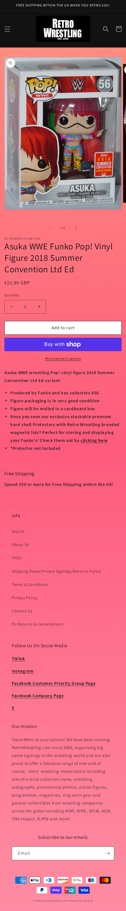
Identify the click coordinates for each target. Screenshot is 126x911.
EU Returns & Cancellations (38, 624)
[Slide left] (50, 227)
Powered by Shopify (80, 900)
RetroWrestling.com (55, 900)
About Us (20, 544)
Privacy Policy (24, 597)
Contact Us (22, 610)
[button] (7, 29)
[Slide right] (75, 227)
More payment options (63, 358)
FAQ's (17, 557)
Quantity (11, 295)
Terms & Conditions (30, 584)
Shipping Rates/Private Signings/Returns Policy (56, 571)
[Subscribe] (107, 853)
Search (18, 531)
